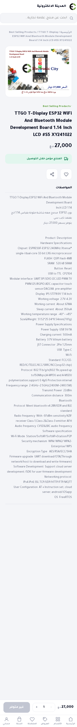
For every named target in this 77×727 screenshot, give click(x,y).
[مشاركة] (52, 174)
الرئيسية (66, 32)
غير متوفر (17, 707)
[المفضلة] (66, 174)
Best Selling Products (22, 32)
